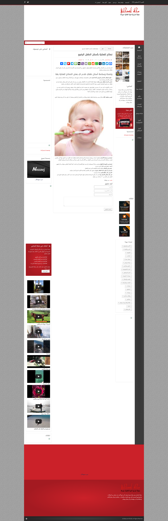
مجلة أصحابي (107, 60)
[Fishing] (38, 346)
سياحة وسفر (127, 262)
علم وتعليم (127, 309)
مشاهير (128, 299)
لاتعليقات (80, 60)
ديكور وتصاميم (127, 266)
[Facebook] (24, 2)
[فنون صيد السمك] (38, 331)
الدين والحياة (127, 249)
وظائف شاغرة (127, 296)
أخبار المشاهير (126, 272)
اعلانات (128, 256)
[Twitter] (28, 2)
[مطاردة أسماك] (38, 376)
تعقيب (110, 180)
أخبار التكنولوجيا (126, 269)
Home (109, 48)
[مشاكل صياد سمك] (38, 406)
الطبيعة (128, 252)
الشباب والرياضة (126, 282)
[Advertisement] (59, 24)
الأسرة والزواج (127, 246)
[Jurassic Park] (38, 286)
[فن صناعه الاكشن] (38, 361)
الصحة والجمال (126, 279)
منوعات (128, 292)
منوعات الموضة (126, 276)
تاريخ (129, 306)
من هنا (44, 271)
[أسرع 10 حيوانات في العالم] (38, 316)
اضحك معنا (127, 259)
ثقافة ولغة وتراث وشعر (125, 302)
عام (103, 48)
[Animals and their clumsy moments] (38, 301)
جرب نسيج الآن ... (84, 474)
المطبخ (128, 289)
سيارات (128, 286)
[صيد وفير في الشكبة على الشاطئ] (38, 421)
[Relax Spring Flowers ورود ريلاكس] (38, 391)
